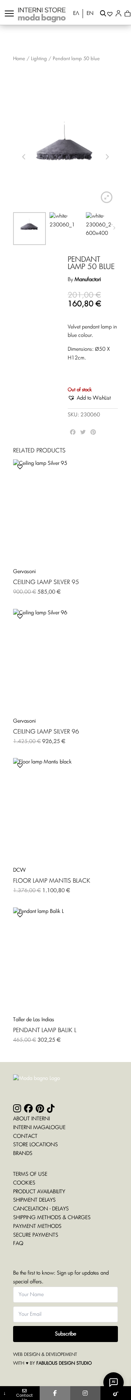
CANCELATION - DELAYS (41, 1209)
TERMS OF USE (30, 1174)
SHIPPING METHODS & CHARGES (52, 1217)
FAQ (18, 1243)
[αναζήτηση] (103, 14)
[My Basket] (127, 14)
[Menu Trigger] (9, 13)
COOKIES (24, 1183)
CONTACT (25, 1136)
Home (19, 59)
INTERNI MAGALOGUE (39, 1127)
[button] (89, 398)
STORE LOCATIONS (35, 1144)
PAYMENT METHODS (37, 1226)
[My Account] (119, 14)
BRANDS (22, 1153)
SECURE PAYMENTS (35, 1235)
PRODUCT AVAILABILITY (39, 1191)
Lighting (39, 59)
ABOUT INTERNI (31, 1118)
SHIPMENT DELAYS (34, 1200)
